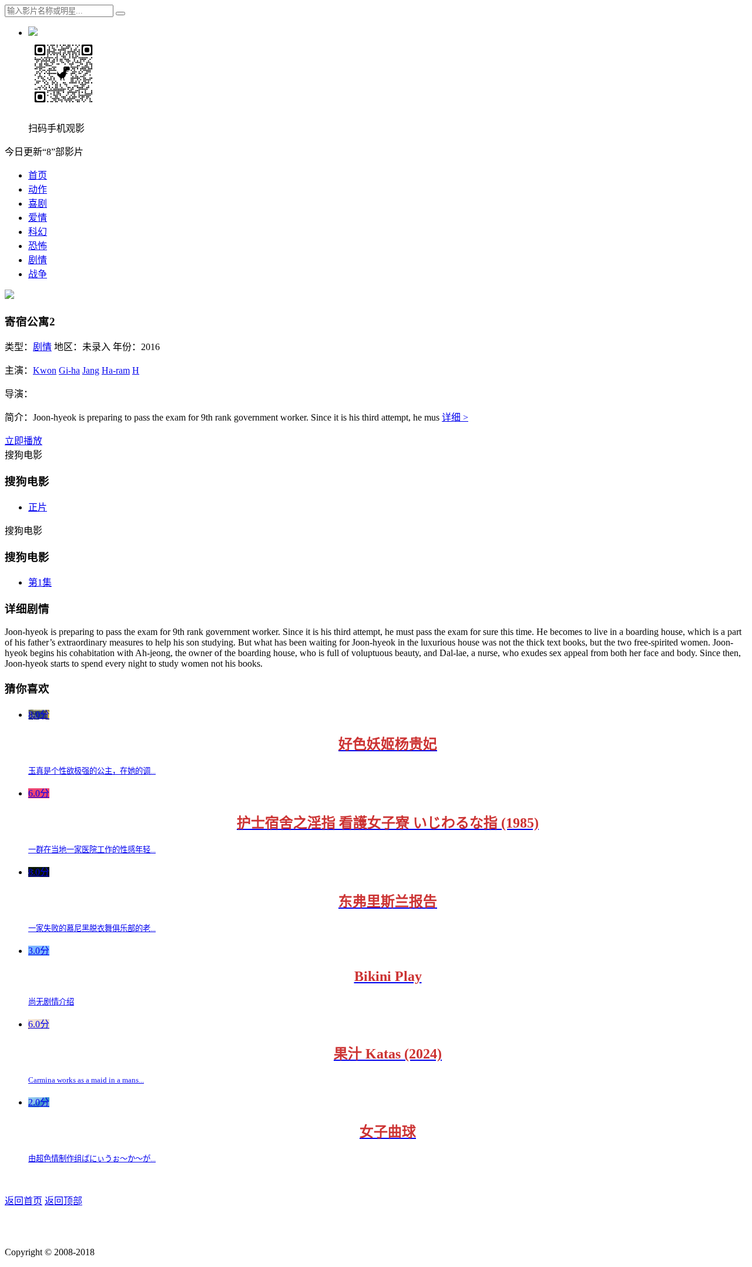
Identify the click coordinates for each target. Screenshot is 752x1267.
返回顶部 (63, 1201)
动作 (37, 189)
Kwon (44, 370)
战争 (37, 274)
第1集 (40, 582)
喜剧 (37, 204)
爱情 (37, 218)
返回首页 (23, 1201)
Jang (90, 370)
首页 (37, 175)
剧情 (37, 260)
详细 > (455, 417)
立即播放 (23, 441)
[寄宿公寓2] (9, 296)
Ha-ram (116, 370)
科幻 (37, 232)
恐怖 (37, 246)
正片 (37, 507)
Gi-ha (69, 370)
